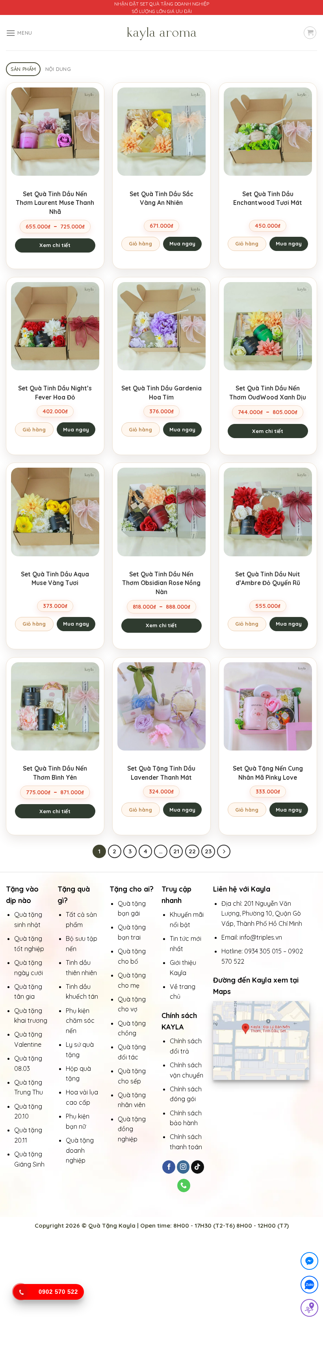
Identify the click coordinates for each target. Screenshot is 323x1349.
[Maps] (309, 1309)
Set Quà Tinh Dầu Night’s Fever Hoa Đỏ (55, 392)
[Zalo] (309, 1286)
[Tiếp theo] (223, 851)
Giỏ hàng (140, 243)
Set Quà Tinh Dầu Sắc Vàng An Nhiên (161, 198)
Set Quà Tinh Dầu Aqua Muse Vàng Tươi (55, 578)
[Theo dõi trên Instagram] (183, 1167)
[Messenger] (309, 1262)
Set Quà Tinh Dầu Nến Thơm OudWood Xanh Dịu (267, 392)
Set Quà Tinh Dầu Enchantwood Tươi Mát (267, 198)
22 (192, 851)
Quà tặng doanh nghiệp (80, 1150)
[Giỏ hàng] (310, 32)
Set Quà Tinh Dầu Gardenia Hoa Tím (161, 392)
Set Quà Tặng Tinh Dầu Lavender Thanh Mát (161, 772)
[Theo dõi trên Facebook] (168, 1167)
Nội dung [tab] (58, 69)
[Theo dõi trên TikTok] (197, 1167)
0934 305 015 (263, 951)
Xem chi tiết (55, 245)
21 (176, 851)
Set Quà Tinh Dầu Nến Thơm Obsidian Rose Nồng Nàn (161, 583)
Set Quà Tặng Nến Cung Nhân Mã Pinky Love (268, 772)
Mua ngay (182, 243)
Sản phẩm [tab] (23, 69)
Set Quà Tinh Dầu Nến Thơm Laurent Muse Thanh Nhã (55, 203)
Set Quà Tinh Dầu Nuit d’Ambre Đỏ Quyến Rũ (267, 578)
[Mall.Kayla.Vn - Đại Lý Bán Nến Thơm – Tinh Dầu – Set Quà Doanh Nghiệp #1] (161, 32)
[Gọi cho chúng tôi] (183, 1185)
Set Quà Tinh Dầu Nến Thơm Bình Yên (55, 772)
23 (208, 851)
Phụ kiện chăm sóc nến (80, 1021)
